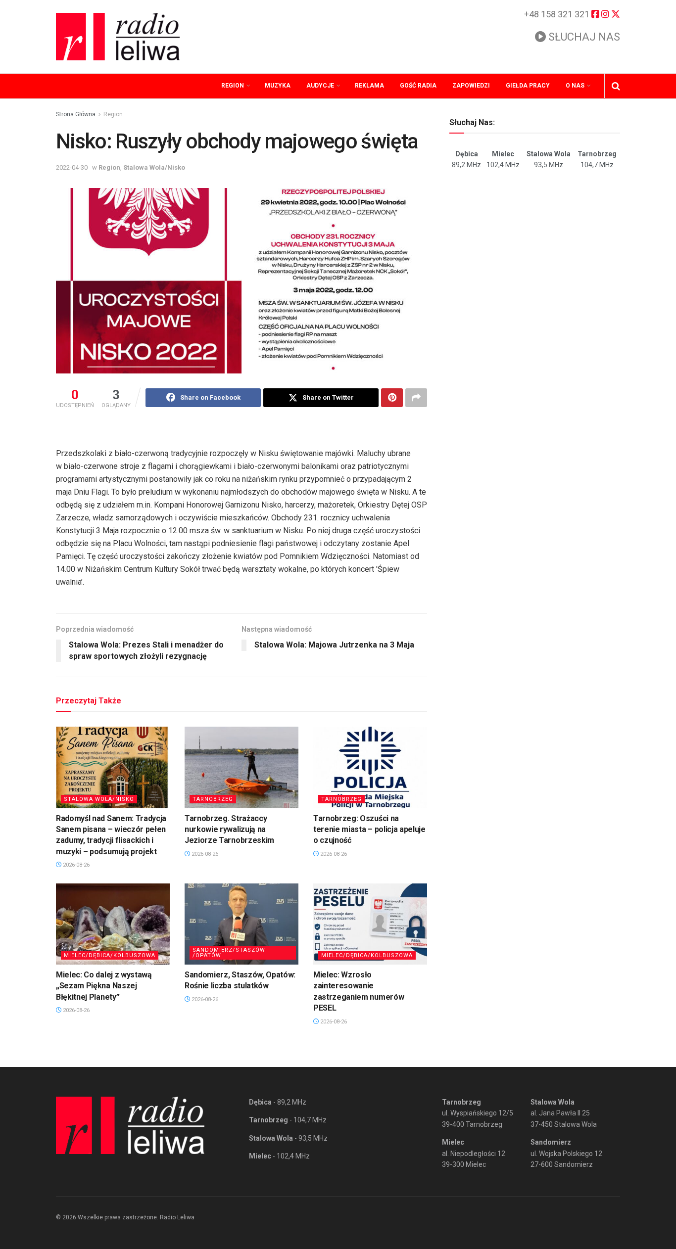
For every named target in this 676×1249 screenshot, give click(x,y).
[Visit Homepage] (118, 36)
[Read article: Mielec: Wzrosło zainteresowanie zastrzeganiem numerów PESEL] (370, 924)
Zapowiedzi (471, 85)
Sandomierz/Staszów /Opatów (229, 953)
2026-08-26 (75, 865)
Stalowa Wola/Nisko (154, 167)
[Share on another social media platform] (416, 397)
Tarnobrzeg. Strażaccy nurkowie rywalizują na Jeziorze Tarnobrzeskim (229, 829)
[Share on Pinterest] (392, 397)
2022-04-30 (72, 167)
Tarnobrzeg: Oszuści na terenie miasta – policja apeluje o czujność (369, 829)
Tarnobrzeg (213, 799)
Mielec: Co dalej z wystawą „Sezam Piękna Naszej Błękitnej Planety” (104, 986)
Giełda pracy (528, 85)
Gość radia (418, 85)
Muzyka (277, 85)
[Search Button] (616, 86)
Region (232, 85)
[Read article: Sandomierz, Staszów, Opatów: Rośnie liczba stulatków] (241, 924)
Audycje (320, 85)
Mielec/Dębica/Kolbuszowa (109, 955)
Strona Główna (76, 114)
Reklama (369, 85)
